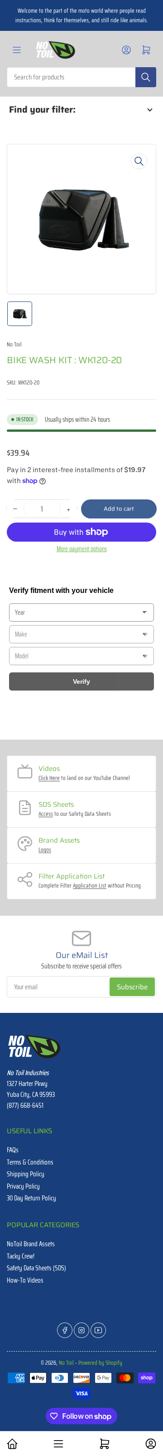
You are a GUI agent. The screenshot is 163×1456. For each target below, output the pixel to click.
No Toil (14, 344)
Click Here (49, 778)
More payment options (82, 549)
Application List (89, 885)
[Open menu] (17, 50)
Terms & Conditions (30, 1162)
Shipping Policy (25, 1174)
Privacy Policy (23, 1186)
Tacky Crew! (20, 1256)
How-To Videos (25, 1280)
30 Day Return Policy (31, 1198)
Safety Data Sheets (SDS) (36, 1268)
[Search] (146, 77)
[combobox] (81, 77)
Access (45, 814)
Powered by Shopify (100, 1362)
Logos (44, 849)
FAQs (13, 1150)
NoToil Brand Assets (31, 1244)
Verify (81, 681)
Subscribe (132, 987)
